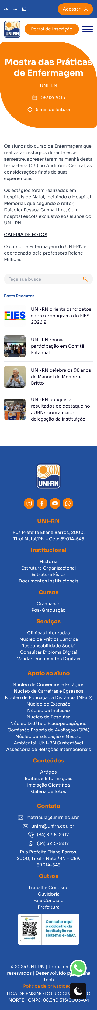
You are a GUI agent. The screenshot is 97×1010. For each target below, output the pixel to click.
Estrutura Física (49, 574)
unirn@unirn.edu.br (53, 826)
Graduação (49, 603)
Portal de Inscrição (51, 29)
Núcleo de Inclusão (48, 710)
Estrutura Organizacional (48, 568)
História (48, 561)
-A (6, 9)
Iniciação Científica (48, 785)
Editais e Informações (48, 778)
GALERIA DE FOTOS (25, 235)
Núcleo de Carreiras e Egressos (49, 691)
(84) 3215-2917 (53, 835)
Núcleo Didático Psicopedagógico (48, 723)
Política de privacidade (48, 986)
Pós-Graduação (49, 610)
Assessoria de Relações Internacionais (48, 749)
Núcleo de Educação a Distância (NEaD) (48, 697)
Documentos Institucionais (48, 581)
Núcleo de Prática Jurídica (48, 639)
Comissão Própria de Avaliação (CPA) (48, 730)
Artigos (48, 772)
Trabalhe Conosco (48, 887)
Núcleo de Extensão (48, 704)
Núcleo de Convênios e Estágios (48, 684)
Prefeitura (49, 907)
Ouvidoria (49, 894)
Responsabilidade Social (48, 646)
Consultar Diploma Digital (48, 652)
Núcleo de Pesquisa (48, 717)
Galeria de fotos (48, 791)
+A (15, 9)
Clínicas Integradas (48, 633)
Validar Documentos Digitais (48, 659)
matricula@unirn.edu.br (53, 817)
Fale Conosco (48, 900)
